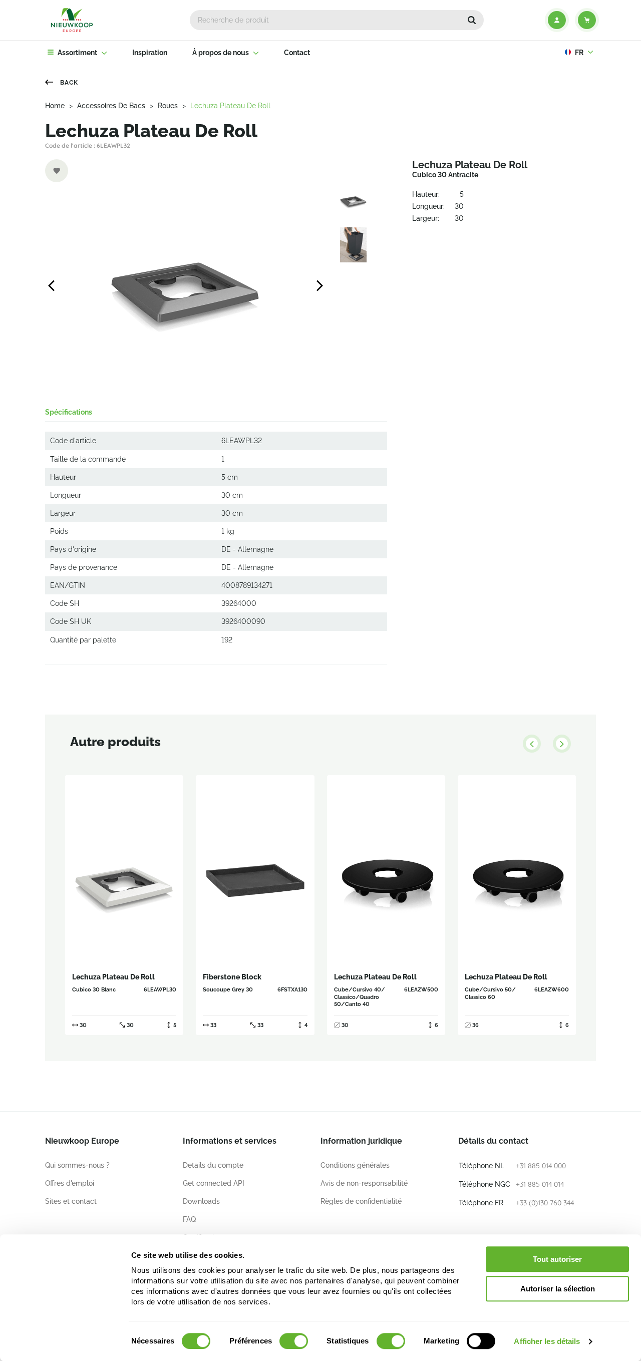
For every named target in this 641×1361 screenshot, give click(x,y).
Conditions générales (355, 1165)
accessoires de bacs (111, 106)
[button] (472, 20)
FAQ (189, 1219)
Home (55, 106)
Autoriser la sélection (557, 1288)
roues (168, 106)
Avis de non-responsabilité (364, 1183)
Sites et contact (71, 1201)
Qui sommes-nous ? (77, 1165)
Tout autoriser (557, 1259)
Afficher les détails (547, 1341)
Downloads (201, 1201)
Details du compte (213, 1165)
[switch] (293, 1341)
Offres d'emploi (69, 1183)
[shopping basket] (587, 20)
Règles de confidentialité (361, 1201)
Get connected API (213, 1183)
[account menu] (557, 20)
